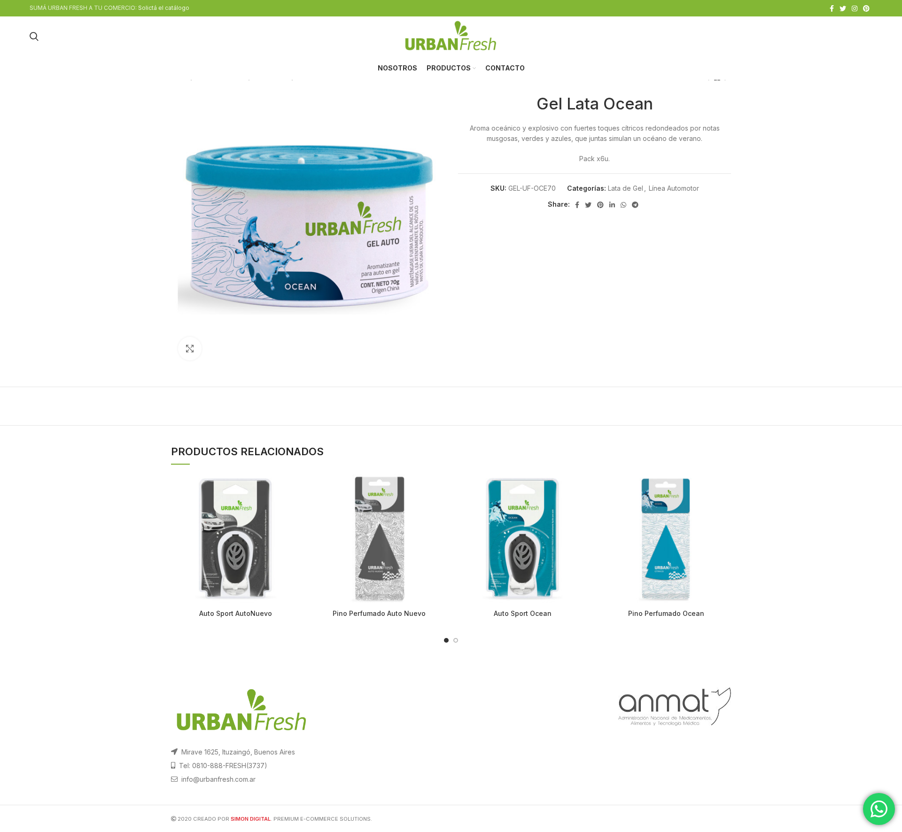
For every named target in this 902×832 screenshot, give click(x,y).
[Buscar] (34, 36)
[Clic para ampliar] (190, 348)
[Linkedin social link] (612, 205)
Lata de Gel (625, 188)
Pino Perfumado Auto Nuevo (379, 613)
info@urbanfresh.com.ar (218, 779)
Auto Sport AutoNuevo (235, 613)
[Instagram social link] (854, 8)
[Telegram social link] (635, 205)
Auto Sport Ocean (523, 613)
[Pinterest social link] (866, 8)
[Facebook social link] (832, 8)
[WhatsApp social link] (623, 205)
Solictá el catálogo (163, 7)
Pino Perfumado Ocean (666, 613)
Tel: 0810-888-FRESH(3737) (223, 766)
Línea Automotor (674, 188)
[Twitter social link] (843, 8)
